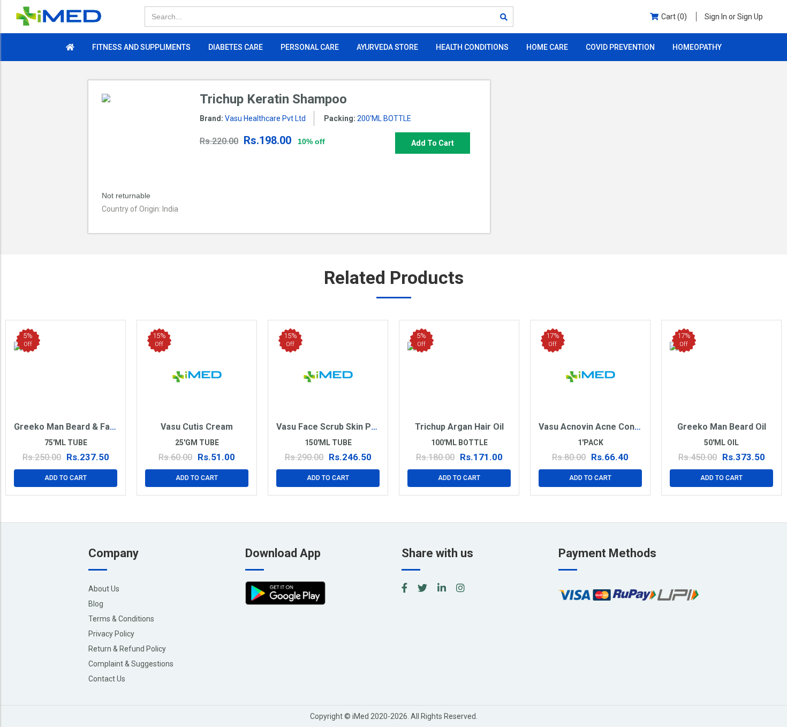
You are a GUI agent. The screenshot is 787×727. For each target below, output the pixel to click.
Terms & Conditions (121, 618)
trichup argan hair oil (459, 427)
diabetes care (235, 47)
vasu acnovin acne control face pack (616, 427)
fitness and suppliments (141, 47)
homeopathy (697, 47)
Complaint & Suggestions (130, 663)
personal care (310, 47)
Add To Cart (432, 143)
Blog (95, 603)
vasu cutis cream (197, 427)
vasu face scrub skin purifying (339, 427)
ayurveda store (387, 47)
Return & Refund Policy (127, 648)
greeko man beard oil (721, 427)
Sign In (734, 16)
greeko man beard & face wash (79, 427)
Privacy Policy (111, 633)
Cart (674, 16)
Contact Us (106, 678)
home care (547, 47)
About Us (103, 588)
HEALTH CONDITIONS (472, 47)
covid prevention (620, 47)
